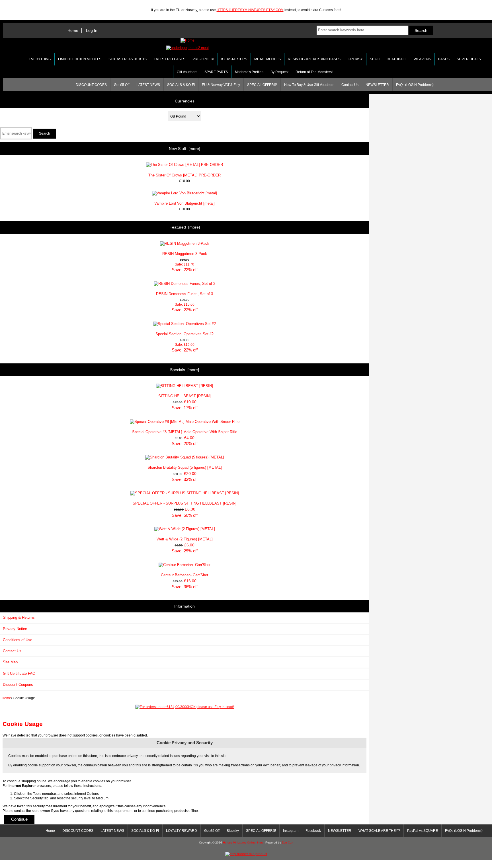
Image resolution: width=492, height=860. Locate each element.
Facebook (313, 831)
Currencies (184, 100)
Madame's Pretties (249, 72)
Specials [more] (184, 369)
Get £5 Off (121, 85)
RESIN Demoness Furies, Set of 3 (184, 294)
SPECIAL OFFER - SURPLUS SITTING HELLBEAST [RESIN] (185, 503)
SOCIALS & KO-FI (181, 85)
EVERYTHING (40, 59)
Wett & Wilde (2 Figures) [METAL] (185, 539)
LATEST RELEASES (169, 59)
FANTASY (355, 59)
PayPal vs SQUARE (422, 831)
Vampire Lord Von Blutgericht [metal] (184, 203)
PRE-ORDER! (203, 59)
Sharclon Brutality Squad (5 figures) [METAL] (184, 467)
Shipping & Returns (19, 617)
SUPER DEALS (469, 59)
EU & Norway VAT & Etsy (221, 85)
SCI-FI (375, 59)
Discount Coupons (18, 684)
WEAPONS (422, 59)
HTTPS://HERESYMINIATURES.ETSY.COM (250, 10)
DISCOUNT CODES (91, 85)
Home (72, 30)
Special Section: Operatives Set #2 (184, 334)
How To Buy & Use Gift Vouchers (309, 85)
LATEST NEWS (148, 85)
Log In (91, 30)
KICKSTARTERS (234, 59)
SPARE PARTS (216, 72)
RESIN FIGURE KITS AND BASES (314, 59)
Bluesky (233, 831)
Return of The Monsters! (314, 72)
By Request (279, 72)
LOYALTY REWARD (181, 831)
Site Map (10, 662)
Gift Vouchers (187, 72)
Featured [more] (184, 227)
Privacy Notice (15, 629)
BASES (444, 59)
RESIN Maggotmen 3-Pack (184, 254)
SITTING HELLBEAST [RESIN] (184, 396)
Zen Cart (287, 842)
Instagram (290, 831)
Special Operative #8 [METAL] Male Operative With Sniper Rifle (184, 432)
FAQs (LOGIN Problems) (415, 85)
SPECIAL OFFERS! (262, 85)
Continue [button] (19, 819)
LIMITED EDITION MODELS (79, 59)
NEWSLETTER (377, 85)
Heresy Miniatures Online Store (243, 842)
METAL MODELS (267, 59)
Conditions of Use (17, 640)
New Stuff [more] (184, 148)
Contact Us (349, 85)
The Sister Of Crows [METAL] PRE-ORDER (184, 175)
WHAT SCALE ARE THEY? (379, 831)
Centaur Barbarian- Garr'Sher (184, 575)
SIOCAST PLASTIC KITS (127, 59)
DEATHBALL (397, 59)
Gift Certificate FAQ (19, 673)
